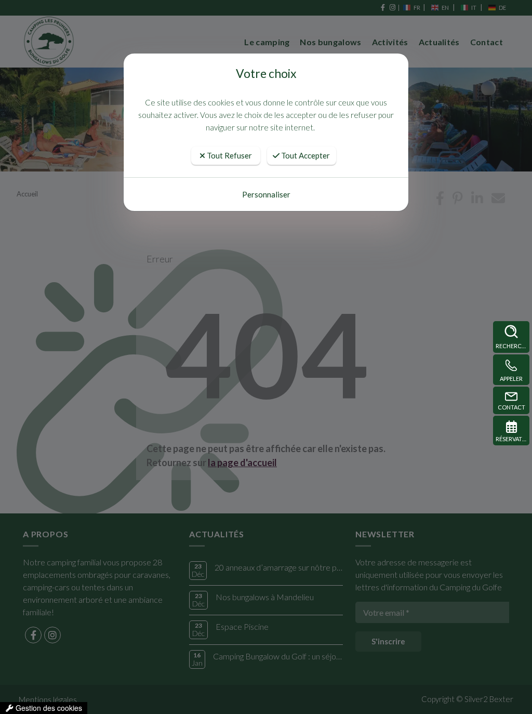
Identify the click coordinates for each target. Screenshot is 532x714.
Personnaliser (266, 194)
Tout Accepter (305, 155)
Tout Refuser (228, 155)
